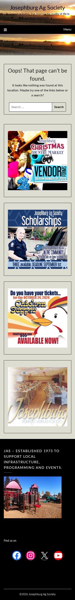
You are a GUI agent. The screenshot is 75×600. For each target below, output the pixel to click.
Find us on (10, 540)
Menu (67, 29)
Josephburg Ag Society (37, 8)
